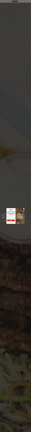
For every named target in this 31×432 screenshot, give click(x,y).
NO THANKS (11, 222)
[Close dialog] (23, 208)
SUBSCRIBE (11, 220)
